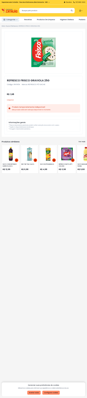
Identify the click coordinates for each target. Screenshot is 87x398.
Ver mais (82, 142)
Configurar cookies (51, 393)
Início (3, 26)
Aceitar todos (34, 393)
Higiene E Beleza (67, 19)
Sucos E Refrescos (12, 26)
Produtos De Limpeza (46, 19)
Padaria (82, 19)
